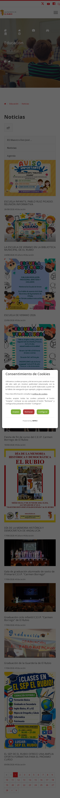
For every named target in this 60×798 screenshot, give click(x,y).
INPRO (34, 421)
